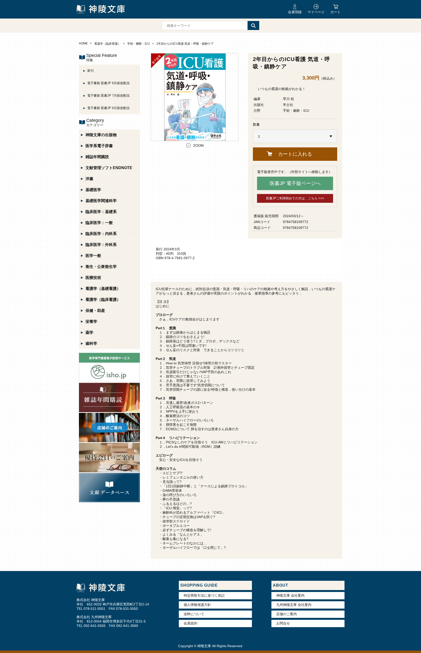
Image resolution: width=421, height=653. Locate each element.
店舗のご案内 (286, 614)
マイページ (316, 12)
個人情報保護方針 (197, 605)
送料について (194, 614)
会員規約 (190, 623)
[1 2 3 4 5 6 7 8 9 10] (295, 136)
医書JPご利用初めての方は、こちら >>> (295, 198)
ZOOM (198, 145)
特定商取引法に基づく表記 (204, 595)
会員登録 (295, 12)
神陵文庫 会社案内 (290, 595)
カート (335, 12)
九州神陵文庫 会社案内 (293, 605)
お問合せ (283, 623)
